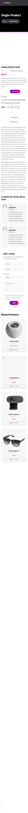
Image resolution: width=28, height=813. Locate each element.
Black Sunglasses (14, 451)
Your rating (6, 274)
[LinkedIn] (18, 107)
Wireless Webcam (14, 414)
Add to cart (15, 91)
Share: (3, 107)
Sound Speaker (14, 341)
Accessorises (12, 100)
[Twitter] (11, 107)
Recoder (23, 100)
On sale (12, 103)
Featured (7, 103)
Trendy (17, 103)
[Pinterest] (15, 107)
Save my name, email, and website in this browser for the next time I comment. (14, 297)
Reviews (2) (14, 122)
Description (14, 117)
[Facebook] (8, 107)
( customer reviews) (16, 71)
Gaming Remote (14, 378)
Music (18, 100)
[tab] (14, 117)
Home (4, 21)
